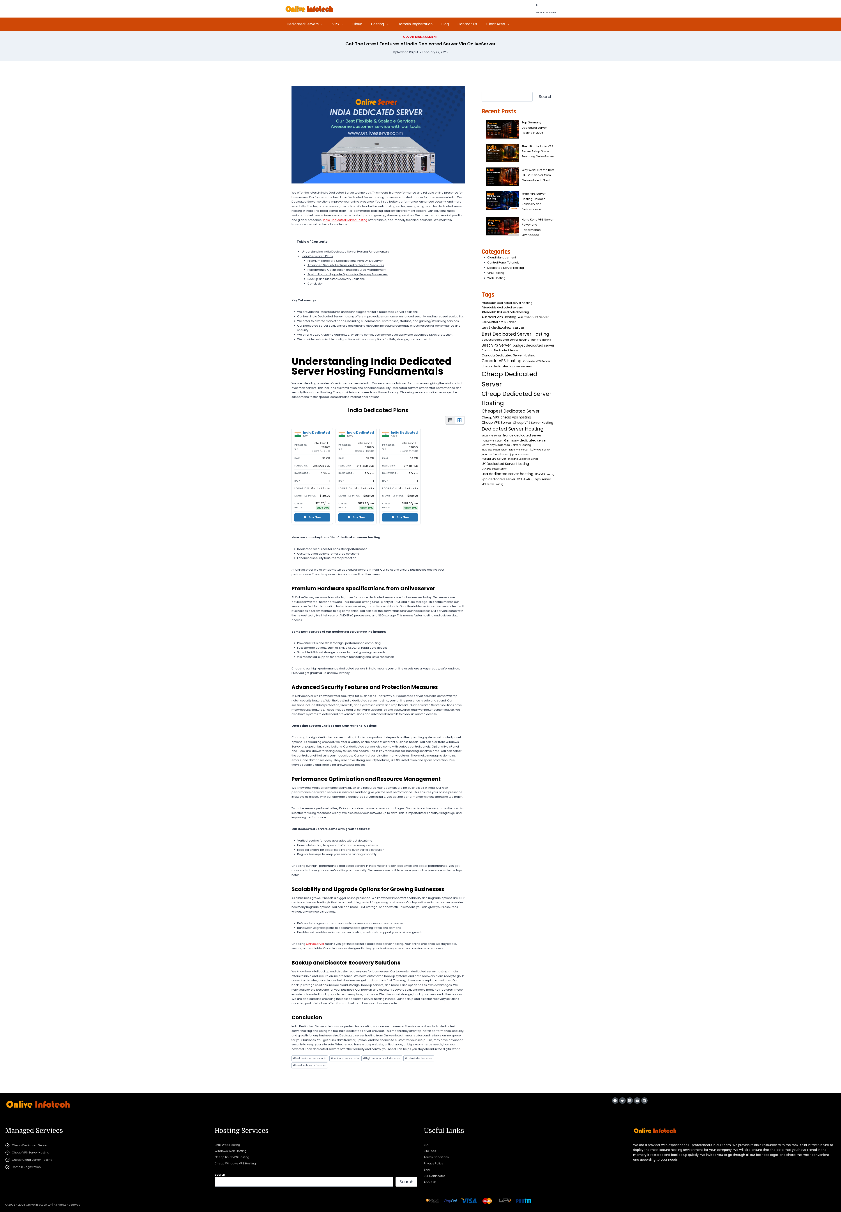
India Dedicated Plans (317, 256)
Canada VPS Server (536, 361)
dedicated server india (345, 1058)
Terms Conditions (436, 1157)
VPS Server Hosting (493, 484)
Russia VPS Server (494, 459)
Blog (445, 24)
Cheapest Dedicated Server (511, 411)
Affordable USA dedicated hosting (505, 312)
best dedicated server (503, 327)
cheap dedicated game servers (507, 366)
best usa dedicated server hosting (506, 340)
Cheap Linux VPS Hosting (232, 1157)
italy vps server (540, 449)
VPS (335, 24)
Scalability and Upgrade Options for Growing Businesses (347, 274)
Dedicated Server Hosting (505, 268)
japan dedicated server (495, 454)
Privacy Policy (433, 1163)
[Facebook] (615, 1100)
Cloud (357, 24)
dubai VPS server (491, 435)
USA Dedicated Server (494, 468)
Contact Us (467, 24)
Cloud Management (420, 37)
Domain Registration (415, 24)
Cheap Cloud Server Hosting (32, 1160)
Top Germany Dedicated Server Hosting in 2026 (534, 127)
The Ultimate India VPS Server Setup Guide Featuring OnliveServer (538, 151)
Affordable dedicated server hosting (507, 303)
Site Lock (430, 1151)
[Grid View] (459, 420)
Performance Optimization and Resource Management (346, 270)
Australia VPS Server (533, 317)
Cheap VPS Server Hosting (533, 422)
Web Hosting (496, 278)
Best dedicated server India (310, 1058)
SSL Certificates (434, 1176)
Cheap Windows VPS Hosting (235, 1163)
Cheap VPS (490, 417)
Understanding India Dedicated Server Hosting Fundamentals (345, 251)
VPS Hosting (495, 273)
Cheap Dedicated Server (509, 379)
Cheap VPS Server (496, 422)
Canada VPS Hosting (501, 360)
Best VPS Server (496, 345)
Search (546, 96)
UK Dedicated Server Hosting (505, 463)
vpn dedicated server (498, 479)
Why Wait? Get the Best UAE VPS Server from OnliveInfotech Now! (538, 175)
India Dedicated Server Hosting (345, 220)
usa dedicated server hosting (507, 473)
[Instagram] (630, 1100)
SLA (426, 1145)
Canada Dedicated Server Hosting (508, 355)
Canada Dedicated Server (500, 350)
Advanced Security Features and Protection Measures (345, 265)
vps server (543, 479)
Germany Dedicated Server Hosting (506, 445)
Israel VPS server (518, 449)
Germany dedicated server (525, 440)
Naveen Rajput (407, 52)
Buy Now (315, 517)
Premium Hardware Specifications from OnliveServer (345, 261)
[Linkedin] (644, 1100)
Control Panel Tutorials (503, 262)
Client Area (495, 24)
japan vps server (519, 454)
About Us (430, 1182)
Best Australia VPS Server (499, 322)
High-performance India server (382, 1058)
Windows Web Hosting (231, 1151)
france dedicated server (522, 435)
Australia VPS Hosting (499, 317)
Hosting (377, 24)
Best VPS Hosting (541, 340)
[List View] (450, 420)
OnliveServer (315, 944)
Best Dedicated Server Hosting (515, 334)
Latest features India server (309, 1065)
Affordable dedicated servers (502, 307)
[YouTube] (637, 1100)
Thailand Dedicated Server (523, 459)
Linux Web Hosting (227, 1145)
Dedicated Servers (303, 24)
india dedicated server (419, 1058)
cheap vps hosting (516, 417)
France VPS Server (492, 440)
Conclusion (315, 283)
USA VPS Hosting (545, 474)
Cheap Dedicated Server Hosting (516, 398)
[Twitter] (622, 1100)
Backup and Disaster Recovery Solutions (336, 279)
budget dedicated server (533, 345)
